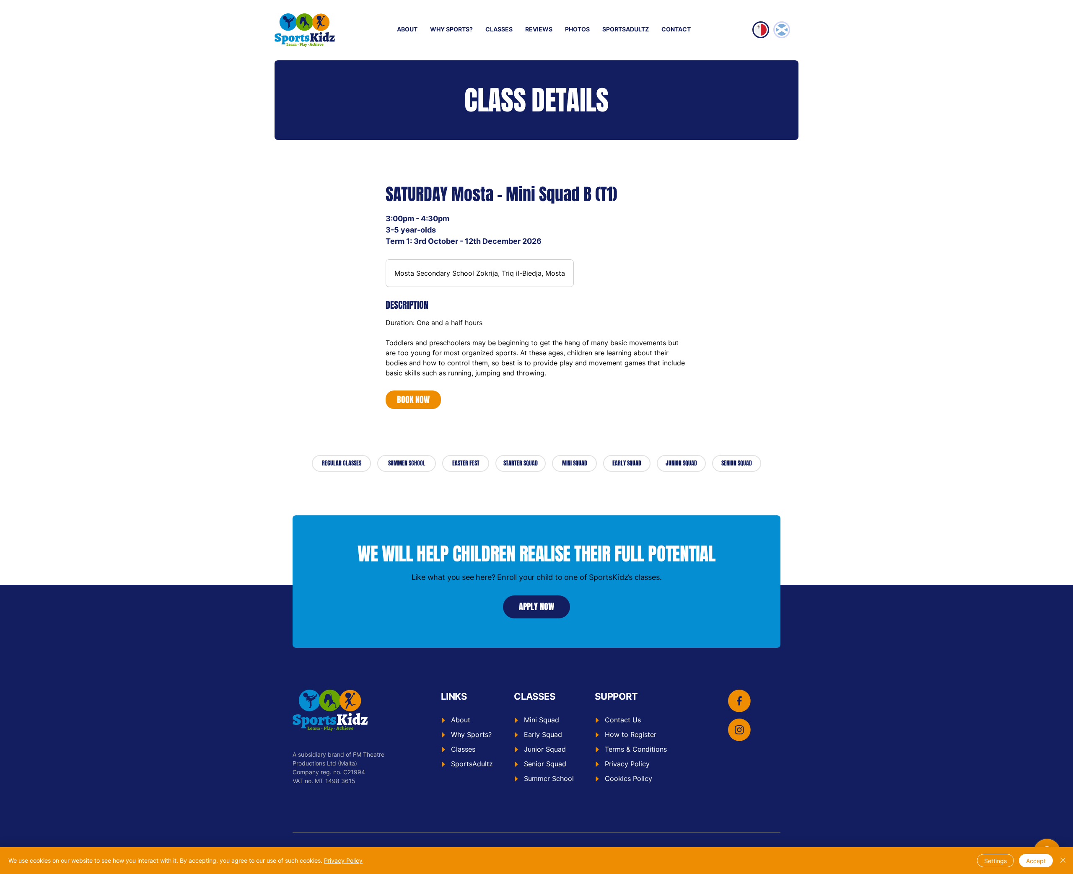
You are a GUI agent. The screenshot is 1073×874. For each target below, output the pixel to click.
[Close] (1063, 860)
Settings (995, 860)
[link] (413, 399)
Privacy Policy (343, 860)
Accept (1036, 860)
